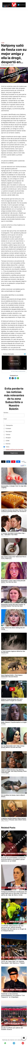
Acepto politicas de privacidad (14, 449)
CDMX (2, 42)
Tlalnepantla (9, 425)
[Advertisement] (14, 25)
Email (5, 419)
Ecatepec (8, 428)
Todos (7, 447)
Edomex (7, 443)
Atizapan (8, 437)
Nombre (6, 412)
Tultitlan (7, 434)
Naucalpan (8, 431)
